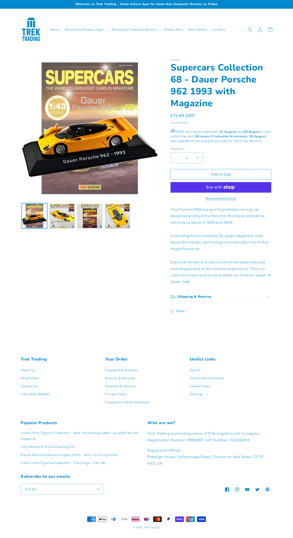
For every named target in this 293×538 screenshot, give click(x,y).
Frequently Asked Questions (127, 402)
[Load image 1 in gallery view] (34, 216)
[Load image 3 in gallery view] (90, 216)
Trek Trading (152, 527)
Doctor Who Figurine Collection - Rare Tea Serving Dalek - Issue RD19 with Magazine (79, 436)
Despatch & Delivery (121, 370)
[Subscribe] (98, 489)
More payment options (221, 198)
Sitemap (196, 394)
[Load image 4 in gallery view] (117, 216)
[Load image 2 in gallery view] (62, 216)
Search (195, 370)
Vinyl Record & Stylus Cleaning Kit (47, 447)
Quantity (177, 148)
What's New (30, 378)
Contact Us (29, 386)
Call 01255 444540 (35, 394)
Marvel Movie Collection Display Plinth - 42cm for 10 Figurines (69, 455)
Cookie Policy (200, 386)
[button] (85, 29)
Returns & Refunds (120, 378)
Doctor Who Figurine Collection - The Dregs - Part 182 (63, 463)
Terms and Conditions (207, 378)
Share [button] (180, 311)
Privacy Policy (115, 394)
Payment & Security (120, 386)
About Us (28, 370)
